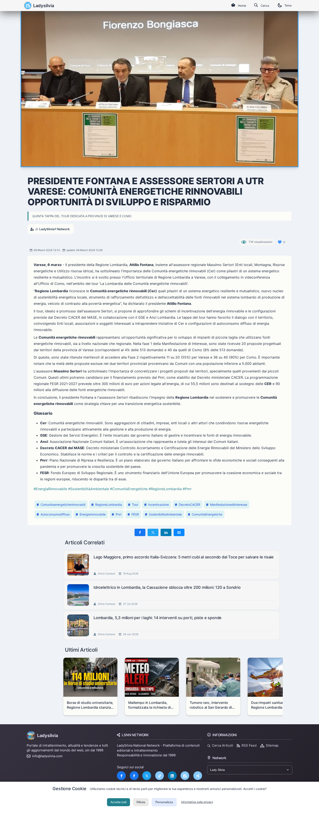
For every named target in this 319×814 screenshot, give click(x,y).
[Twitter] (146, 775)
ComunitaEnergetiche (207, 514)
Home (242, 5)
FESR (135, 514)
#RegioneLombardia (165, 489)
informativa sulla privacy (197, 802)
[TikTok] (159, 775)
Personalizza (164, 802)
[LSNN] (185, 775)
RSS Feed (249, 745)
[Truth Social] (197, 775)
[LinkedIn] (172, 775)
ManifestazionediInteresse (228, 504)
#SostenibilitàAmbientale (88, 489)
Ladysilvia (43, 5)
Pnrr (119, 514)
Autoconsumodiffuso (55, 514)
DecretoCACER (189, 504)
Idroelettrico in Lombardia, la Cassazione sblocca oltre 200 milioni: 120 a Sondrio (167, 587)
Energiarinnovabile (93, 514)
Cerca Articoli (222, 745)
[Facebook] (121, 775)
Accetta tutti (118, 802)
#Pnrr (187, 489)
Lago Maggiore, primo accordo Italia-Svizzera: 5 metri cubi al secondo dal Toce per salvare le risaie (184, 557)
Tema (287, 5)
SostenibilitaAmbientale (165, 514)
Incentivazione (158, 504)
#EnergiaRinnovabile (50, 489)
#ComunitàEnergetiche (129, 489)
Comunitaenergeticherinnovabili (63, 504)
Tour (135, 504)
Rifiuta (140, 802)
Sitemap (272, 745)
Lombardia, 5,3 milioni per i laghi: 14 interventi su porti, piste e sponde (158, 617)
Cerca (265, 5)
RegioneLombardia (108, 504)
